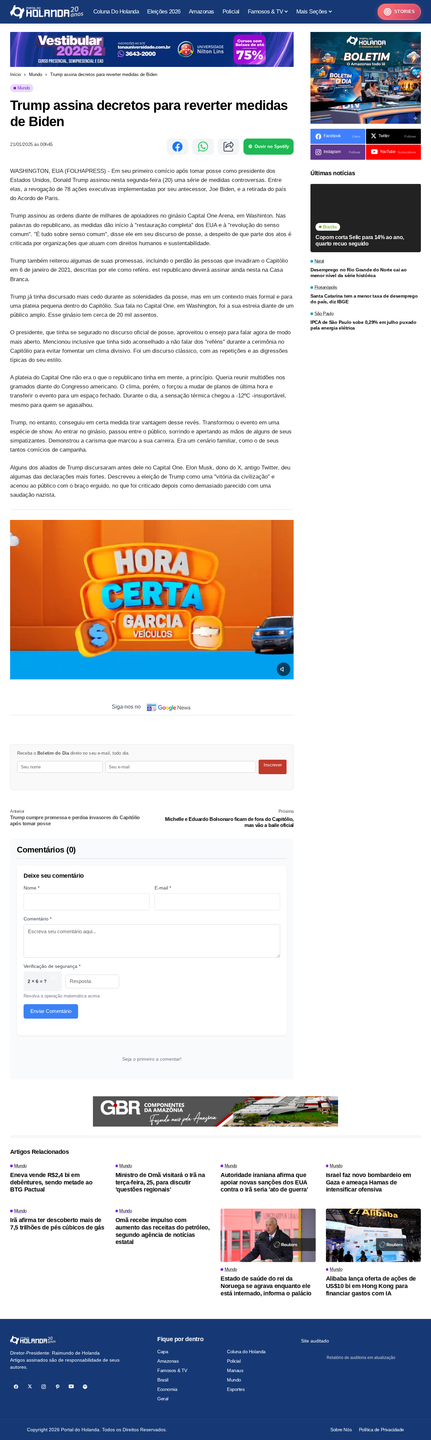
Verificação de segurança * (52, 966)
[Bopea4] (46, 12)
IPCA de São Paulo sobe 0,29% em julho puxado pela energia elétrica (363, 325)
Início (15, 74)
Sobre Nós (341, 1429)
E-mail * (163, 887)
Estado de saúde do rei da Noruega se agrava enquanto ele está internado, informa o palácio (266, 1285)
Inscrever (273, 764)
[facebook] (16, 1387)
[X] (30, 1387)
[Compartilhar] (228, 147)
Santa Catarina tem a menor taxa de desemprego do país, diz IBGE (364, 299)
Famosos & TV (172, 1370)
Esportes (236, 1389)
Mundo (35, 74)
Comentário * (38, 918)
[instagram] (43, 1387)
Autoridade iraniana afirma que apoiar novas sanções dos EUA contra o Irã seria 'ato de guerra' (264, 1182)
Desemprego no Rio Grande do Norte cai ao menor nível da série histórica (358, 272)
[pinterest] (57, 1387)
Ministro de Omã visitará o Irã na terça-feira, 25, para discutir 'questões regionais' (160, 1182)
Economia (167, 1389)
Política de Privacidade (381, 1429)
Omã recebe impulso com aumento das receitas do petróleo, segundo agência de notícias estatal (162, 1231)
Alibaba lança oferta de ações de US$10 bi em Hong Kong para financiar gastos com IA (371, 1285)
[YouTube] (71, 1387)
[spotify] (85, 1387)
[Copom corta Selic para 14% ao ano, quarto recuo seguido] (365, 218)
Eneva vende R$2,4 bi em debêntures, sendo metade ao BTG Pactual (51, 1182)
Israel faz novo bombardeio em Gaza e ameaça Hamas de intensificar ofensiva (368, 1182)
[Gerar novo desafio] (53, 981)
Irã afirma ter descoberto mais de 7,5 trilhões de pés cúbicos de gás (57, 1224)
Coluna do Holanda (246, 1351)
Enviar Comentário (50, 1011)
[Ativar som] (283, 669)
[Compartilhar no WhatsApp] (203, 147)
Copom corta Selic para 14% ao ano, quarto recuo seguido (360, 241)
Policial (234, 1361)
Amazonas (168, 1361)
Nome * (31, 887)
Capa (162, 1351)
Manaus (235, 1370)
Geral (162, 1398)
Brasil (162, 1379)
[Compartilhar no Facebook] (177, 147)
